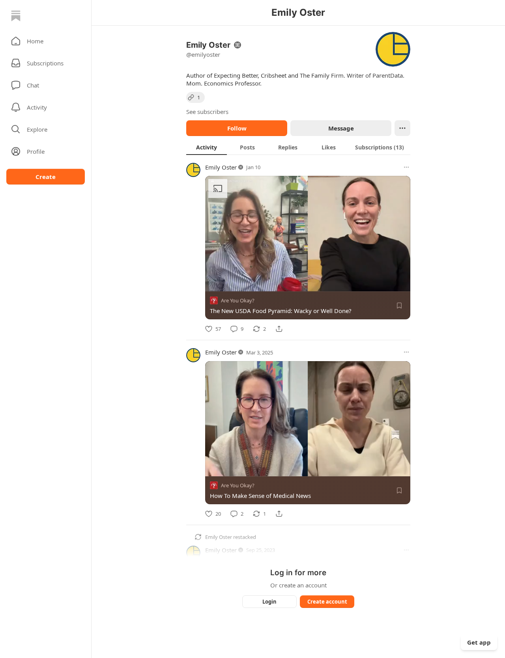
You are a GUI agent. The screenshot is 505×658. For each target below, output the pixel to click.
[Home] (15, 15)
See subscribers (207, 112)
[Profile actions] (402, 128)
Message (341, 128)
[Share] (279, 328)
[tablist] (298, 147)
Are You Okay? (237, 300)
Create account (327, 601)
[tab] (206, 147)
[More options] (406, 167)
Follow (237, 128)
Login (269, 601)
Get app (479, 642)
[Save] (399, 305)
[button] (45, 41)
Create (46, 177)
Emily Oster (221, 167)
